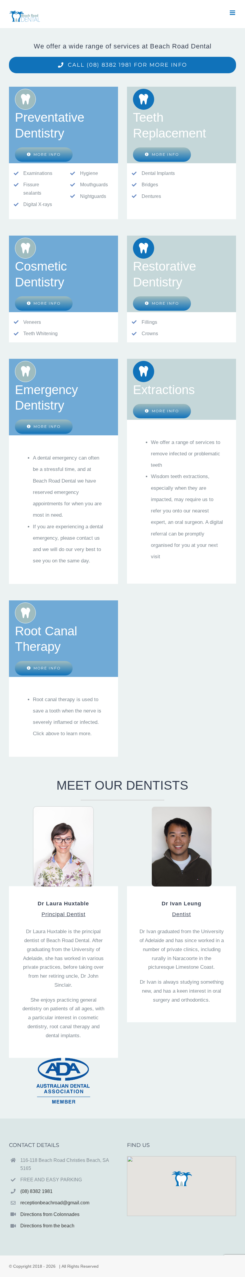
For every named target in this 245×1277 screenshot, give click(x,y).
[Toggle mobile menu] (233, 13)
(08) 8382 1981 (36, 1191)
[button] (181, 1178)
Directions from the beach (47, 1225)
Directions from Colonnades (49, 1214)
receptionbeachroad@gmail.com (54, 1202)
